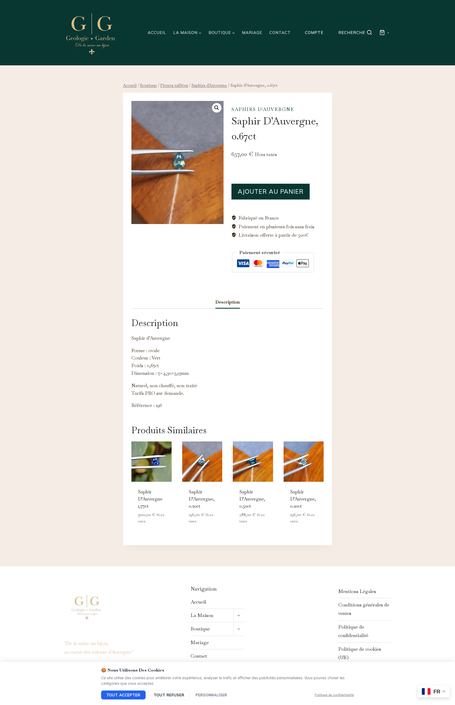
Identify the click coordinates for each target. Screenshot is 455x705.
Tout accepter (123, 695)
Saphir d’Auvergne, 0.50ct (252, 499)
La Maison (202, 615)
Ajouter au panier (271, 191)
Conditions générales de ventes (363, 609)
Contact (280, 32)
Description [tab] (227, 302)
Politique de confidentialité (353, 631)
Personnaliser (211, 695)
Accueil (157, 32)
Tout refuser (169, 695)
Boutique (200, 629)
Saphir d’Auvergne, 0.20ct (202, 499)
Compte (314, 32)
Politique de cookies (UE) (359, 653)
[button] (216, 108)
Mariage (252, 32)
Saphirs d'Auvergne (262, 109)
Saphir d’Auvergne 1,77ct (150, 499)
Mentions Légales (357, 591)
